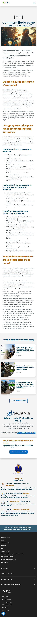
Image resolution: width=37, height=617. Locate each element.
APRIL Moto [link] (5, 607)
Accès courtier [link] (5, 543)
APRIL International (7, 605)
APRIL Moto (7, 527)
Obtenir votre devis (7, 574)
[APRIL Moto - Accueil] (6, 3)
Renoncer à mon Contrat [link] (8, 559)
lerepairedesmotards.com (26, 432)
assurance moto (12, 305)
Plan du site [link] (4, 562)
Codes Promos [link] (5, 551)
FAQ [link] (2, 540)
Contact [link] (3, 545)
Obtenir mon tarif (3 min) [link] (18, 452)
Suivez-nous (5, 568)
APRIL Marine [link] (5, 610)
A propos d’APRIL (6, 579)
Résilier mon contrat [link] (7, 557)
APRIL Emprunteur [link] (6, 599)
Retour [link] (19, 17)
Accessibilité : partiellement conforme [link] (12, 554)
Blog (2, 548)
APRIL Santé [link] (5, 596)
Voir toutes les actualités (18, 400)
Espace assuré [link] (5, 537)
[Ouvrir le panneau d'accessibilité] (3, 614)
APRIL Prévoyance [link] (7, 602)
